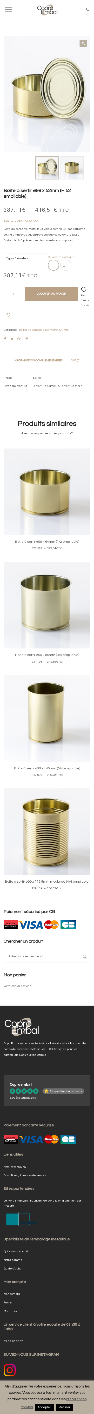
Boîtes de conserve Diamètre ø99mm (44, 329)
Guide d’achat (13, 1268)
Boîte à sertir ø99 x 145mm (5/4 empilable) (47, 768)
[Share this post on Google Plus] (19, 339)
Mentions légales (15, 1166)
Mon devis (10, 1311)
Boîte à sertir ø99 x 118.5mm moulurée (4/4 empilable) (47, 881)
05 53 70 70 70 (13, 1341)
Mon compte (12, 1293)
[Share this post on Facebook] (4, 339)
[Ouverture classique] (53, 265)
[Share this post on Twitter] (12, 339)
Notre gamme (13, 1260)
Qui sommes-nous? (16, 1251)
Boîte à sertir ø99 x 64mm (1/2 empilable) (47, 541)
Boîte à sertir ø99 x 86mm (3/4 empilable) (47, 655)
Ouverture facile (71, 386)
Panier (8, 1302)
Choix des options (47, 498)
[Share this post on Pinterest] (26, 339)
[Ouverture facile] (66, 265)
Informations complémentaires (38, 360)
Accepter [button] (44, 1407)
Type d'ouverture (17, 258)
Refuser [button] (64, 1407)
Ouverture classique (46, 386)
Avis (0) (75, 360)
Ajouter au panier (51, 293)
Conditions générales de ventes (25, 1175)
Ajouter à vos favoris (8, 315)
